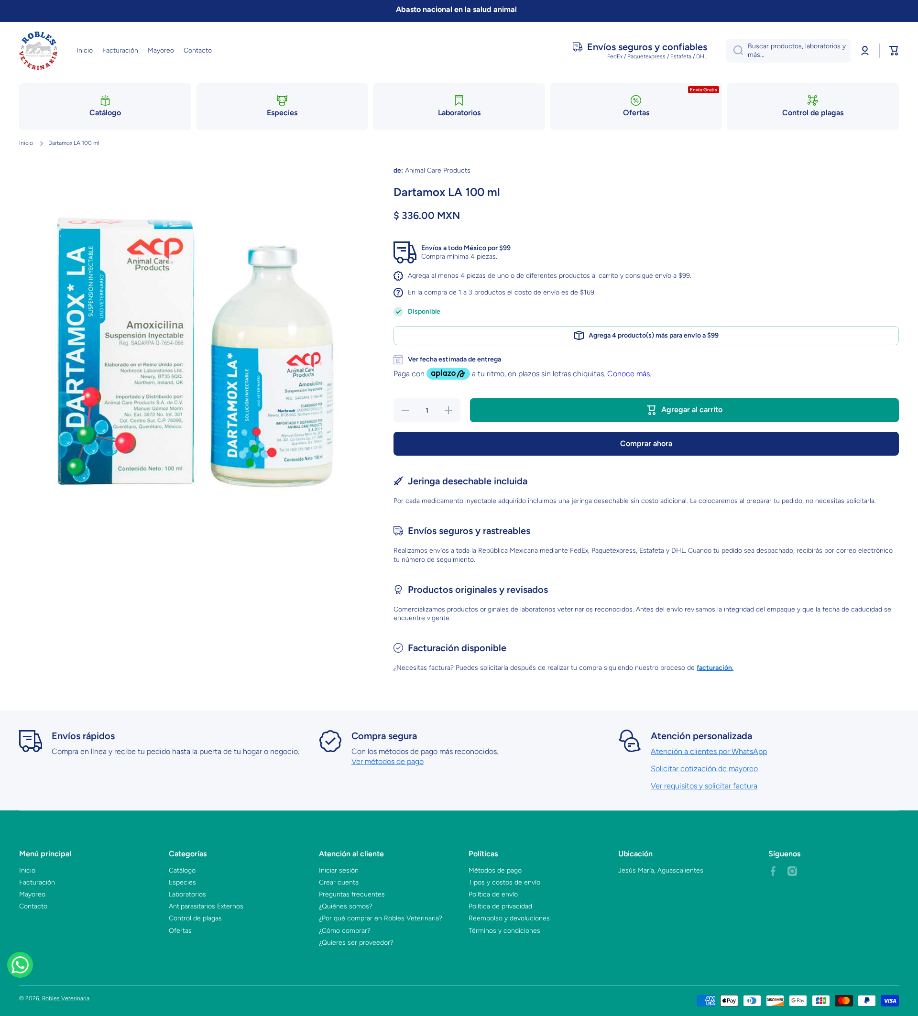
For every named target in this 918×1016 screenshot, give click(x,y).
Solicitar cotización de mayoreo (704, 768)
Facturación (37, 882)
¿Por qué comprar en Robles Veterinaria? (380, 918)
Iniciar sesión (339, 870)
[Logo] (38, 51)
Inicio (26, 143)
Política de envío (493, 894)
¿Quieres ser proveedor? (356, 943)
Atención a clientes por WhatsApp (709, 751)
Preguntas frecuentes (352, 894)
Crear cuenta (339, 882)
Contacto (33, 906)
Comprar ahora (646, 443)
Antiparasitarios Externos (206, 906)
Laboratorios (187, 894)
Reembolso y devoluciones (509, 918)
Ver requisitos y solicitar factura (704, 785)
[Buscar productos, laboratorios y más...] (734, 51)
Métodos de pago (495, 870)
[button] (894, 50)
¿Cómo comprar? (345, 931)
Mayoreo (32, 894)
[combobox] (788, 51)
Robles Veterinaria (65, 998)
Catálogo (182, 870)
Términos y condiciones (504, 931)
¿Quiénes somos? (345, 906)
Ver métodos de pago (387, 761)
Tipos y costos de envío (504, 882)
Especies (182, 882)
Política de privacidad (500, 906)
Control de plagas (195, 918)
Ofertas (180, 931)
